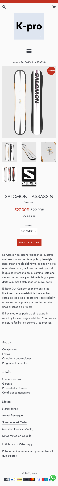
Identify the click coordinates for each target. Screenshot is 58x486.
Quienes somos (11, 379)
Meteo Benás (10, 409)
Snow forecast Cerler (14, 422)
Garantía (7, 384)
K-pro (34, 473)
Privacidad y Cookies (14, 388)
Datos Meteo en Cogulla (16, 436)
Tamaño (28, 225)
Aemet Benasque (12, 415)
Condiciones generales (16, 393)
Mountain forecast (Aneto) (17, 429)
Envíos (6, 354)
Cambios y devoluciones (16, 358)
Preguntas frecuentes (15, 363)
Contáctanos (9, 349)
